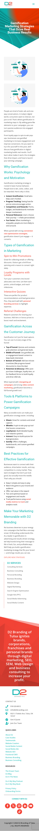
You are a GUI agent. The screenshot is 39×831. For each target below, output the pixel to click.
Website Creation (12, 743)
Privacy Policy (11, 788)
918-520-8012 (15, 706)
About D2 (9, 735)
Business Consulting (15, 571)
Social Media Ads (12, 749)
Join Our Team (16, 723)
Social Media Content (15, 603)
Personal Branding (14, 575)
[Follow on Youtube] (30, 805)
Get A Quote (15, 719)
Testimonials (10, 740)
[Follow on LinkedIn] (24, 805)
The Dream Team (12, 771)
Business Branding (14, 579)
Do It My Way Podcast (14, 781)
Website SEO (10, 752)
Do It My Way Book (13, 784)
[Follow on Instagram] (19, 805)
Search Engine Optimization (18, 591)
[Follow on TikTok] (19, 811)
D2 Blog (9, 774)
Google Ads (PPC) (14, 595)
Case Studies (10, 737)
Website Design (13, 583)
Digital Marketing (14, 587)
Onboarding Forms (13, 791)
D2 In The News (12, 777)
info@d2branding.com (19, 710)
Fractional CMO (12, 754)
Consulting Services (14, 567)
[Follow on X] (13, 805)
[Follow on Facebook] (7, 805)
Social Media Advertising (16, 598)
